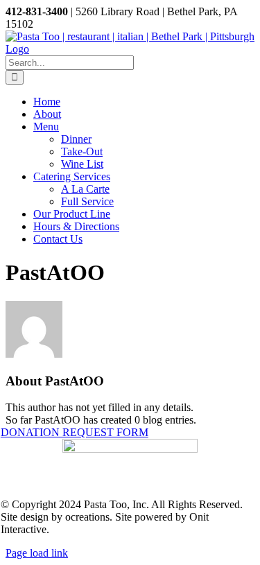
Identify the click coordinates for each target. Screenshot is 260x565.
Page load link (37, 553)
